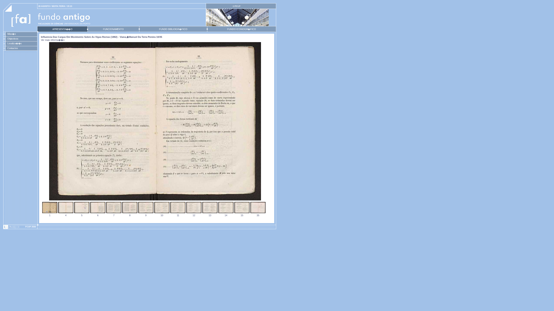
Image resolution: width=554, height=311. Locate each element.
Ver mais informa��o (52, 40)
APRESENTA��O (62, 29)
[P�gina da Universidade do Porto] (20, 227)
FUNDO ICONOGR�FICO (241, 29)
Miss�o (11, 34)
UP (237, 6)
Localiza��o (14, 43)
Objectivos (12, 38)
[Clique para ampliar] (155, 199)
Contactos (12, 48)
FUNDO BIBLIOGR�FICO (173, 29)
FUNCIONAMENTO (113, 29)
